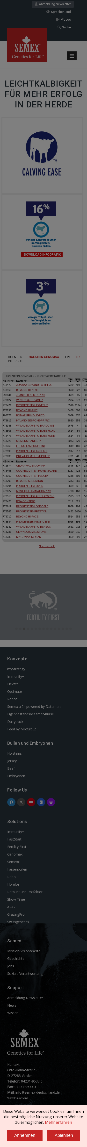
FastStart (14, 839)
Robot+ (13, 699)
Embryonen (16, 776)
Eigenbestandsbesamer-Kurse (30, 714)
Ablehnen (64, 1135)
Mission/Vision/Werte (23, 951)
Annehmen (24, 1135)
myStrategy (16, 669)
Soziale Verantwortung (25, 973)
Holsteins (14, 753)
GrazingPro (16, 914)
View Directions (17, 1098)
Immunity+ (15, 676)
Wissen (12, 1012)
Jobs (10, 966)
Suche (66, 27)
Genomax (14, 854)
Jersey (12, 761)
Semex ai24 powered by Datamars (34, 706)
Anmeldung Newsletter (54, 4)
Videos (65, 19)
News (11, 1005)
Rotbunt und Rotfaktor (25, 891)
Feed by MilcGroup (21, 729)
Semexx (13, 861)
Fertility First (16, 846)
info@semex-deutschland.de (37, 1092)
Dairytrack (15, 721)
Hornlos (13, 884)
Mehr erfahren (58, 1122)
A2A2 (11, 907)
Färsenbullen (17, 869)
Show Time (16, 899)
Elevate (13, 684)
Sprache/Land (60, 12)
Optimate (14, 691)
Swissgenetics (18, 922)
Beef (11, 768)
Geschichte (15, 958)
